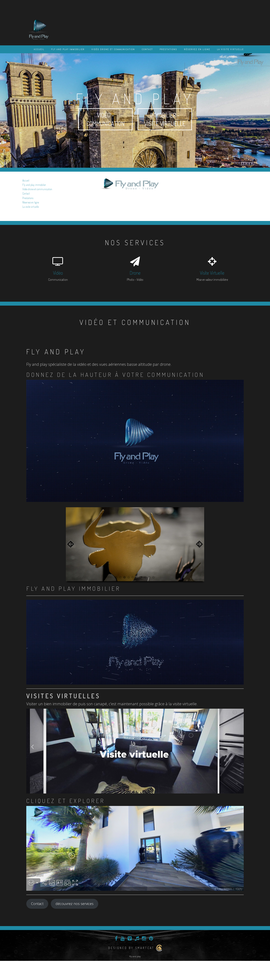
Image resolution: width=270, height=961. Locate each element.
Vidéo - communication (105, 119)
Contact (147, 49)
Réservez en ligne (197, 49)
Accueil (39, 49)
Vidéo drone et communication (113, 49)
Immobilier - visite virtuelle (164, 119)
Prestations (168, 49)
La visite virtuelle (230, 49)
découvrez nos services (74, 903)
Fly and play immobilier (68, 49)
